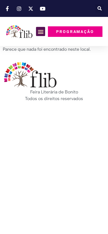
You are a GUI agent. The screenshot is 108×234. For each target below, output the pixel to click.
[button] (99, 8)
